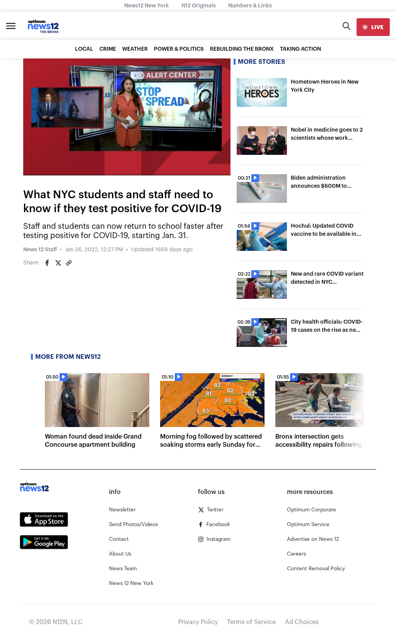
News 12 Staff (40, 249)
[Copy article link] (69, 263)
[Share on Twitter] (58, 263)
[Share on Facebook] (47, 263)
